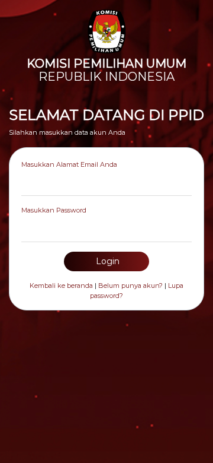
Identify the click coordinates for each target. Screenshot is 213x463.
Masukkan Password (53, 210)
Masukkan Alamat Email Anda (69, 164)
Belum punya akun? (130, 285)
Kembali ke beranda (61, 285)
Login (106, 261)
